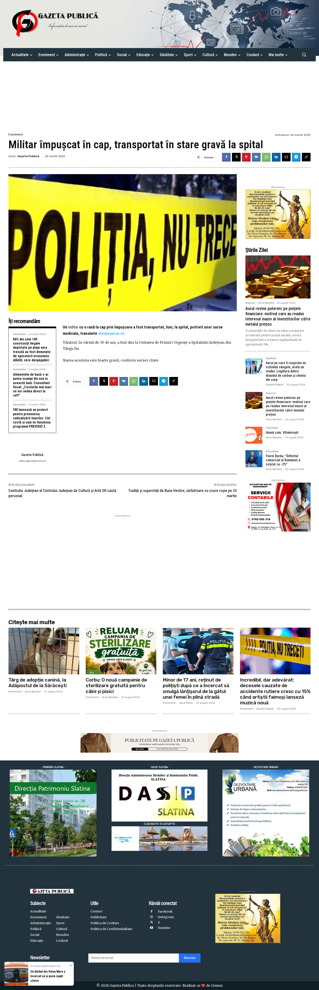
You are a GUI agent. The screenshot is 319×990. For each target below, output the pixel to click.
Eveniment (15, 134)
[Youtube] (151, 928)
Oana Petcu (186, 703)
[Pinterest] (246, 157)
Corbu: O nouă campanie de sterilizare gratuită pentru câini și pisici (116, 685)
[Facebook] (226, 157)
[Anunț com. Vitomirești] (253, 435)
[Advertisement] (159, 99)
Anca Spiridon (266, 303)
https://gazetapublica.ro (32, 461)
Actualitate (19, 334)
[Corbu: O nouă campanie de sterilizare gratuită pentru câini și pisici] (121, 651)
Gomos (217, 985)
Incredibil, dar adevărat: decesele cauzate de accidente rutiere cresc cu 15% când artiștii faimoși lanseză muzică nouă (275, 691)
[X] (236, 157)
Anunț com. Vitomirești (282, 432)
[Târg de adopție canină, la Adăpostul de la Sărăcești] (43, 651)
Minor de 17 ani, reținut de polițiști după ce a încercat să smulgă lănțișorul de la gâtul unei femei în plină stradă (196, 688)
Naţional (250, 303)
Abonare (190, 958)
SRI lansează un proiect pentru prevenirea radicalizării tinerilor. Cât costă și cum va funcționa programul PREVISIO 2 (32, 418)
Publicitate (272, 428)
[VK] (256, 157)
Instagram (166, 917)
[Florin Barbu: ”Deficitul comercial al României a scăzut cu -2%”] (253, 458)
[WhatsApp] (266, 157)
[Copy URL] (306, 157)
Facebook (165, 911)
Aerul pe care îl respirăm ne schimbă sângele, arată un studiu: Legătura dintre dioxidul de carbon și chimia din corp (286, 371)
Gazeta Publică (28, 156)
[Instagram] (151, 917)
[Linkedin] (276, 157)
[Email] (286, 157)
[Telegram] (296, 157)
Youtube (164, 928)
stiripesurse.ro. (111, 333)
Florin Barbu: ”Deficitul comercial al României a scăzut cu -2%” (283, 460)
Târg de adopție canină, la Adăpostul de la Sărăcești (37, 682)
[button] (304, 54)
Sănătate (271, 358)
